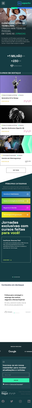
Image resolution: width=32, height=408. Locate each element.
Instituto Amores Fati (12, 240)
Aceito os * (14, 384)
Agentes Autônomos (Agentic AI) (13, 128)
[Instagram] (20, 401)
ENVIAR (16, 380)
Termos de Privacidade (16, 384)
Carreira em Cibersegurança (11, 158)
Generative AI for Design (10, 98)
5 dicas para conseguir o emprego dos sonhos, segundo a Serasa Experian (15, 297)
